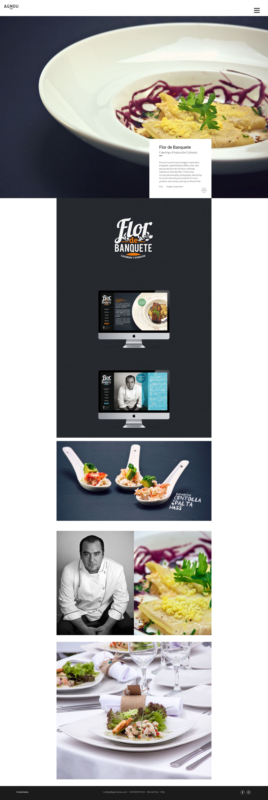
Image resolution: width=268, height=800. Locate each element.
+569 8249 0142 (137, 791)
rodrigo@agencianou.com (115, 791)
